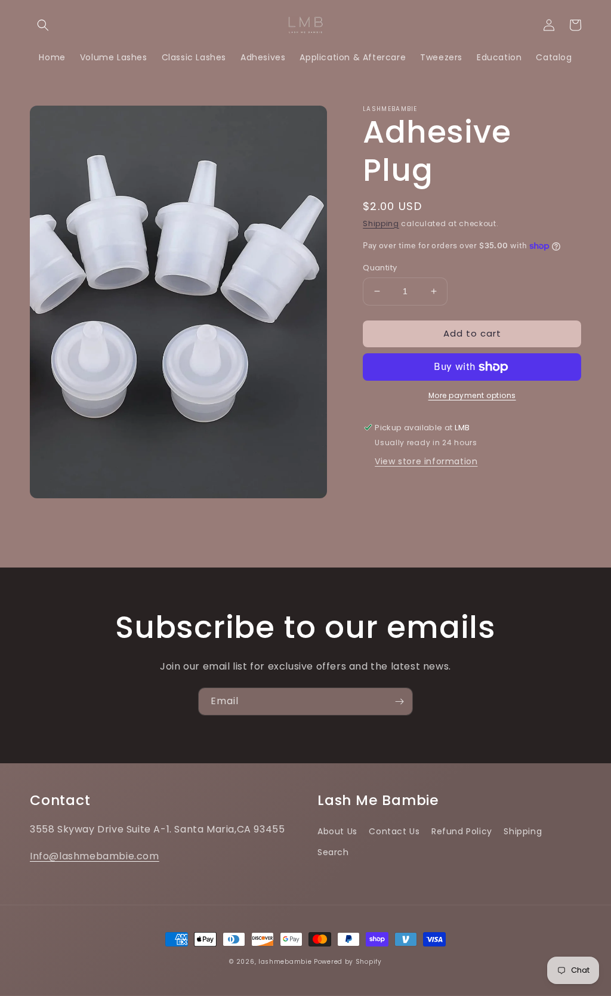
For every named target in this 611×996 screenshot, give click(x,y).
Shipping (381, 223)
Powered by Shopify (348, 961)
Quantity (380, 267)
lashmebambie (284, 961)
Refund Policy (461, 831)
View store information (426, 461)
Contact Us (394, 831)
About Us (337, 831)
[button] (43, 25)
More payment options (472, 395)
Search (333, 852)
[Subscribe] (399, 701)
